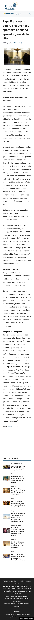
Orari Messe (9, 14)
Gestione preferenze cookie (26, 618)
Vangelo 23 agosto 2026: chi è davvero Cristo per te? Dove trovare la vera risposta (17, 531)
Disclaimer (22, 581)
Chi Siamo (14, 581)
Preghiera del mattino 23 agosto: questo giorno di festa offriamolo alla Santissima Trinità (18, 517)
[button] (30, 14)
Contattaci (17, 606)
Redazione (6, 581)
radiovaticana (13, 427)
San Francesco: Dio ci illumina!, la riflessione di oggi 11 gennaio (18, 468)
